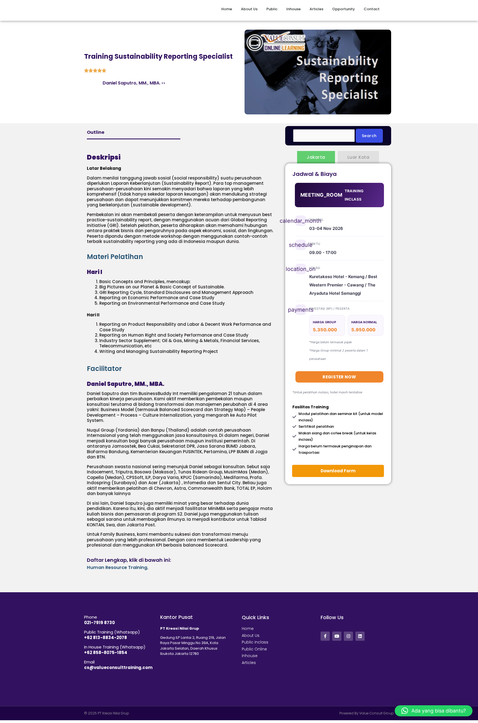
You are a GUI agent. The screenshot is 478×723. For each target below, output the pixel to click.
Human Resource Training (117, 567)
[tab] (180, 256)
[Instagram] (348, 636)
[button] (433, 710)
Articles (311, 9)
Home (211, 9)
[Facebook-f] (325, 636)
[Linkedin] (360, 636)
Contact (372, 9)
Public (261, 9)
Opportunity (338, 9)
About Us (234, 9)
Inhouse (288, 9)
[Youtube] (336, 636)
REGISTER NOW (339, 377)
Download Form (338, 471)
